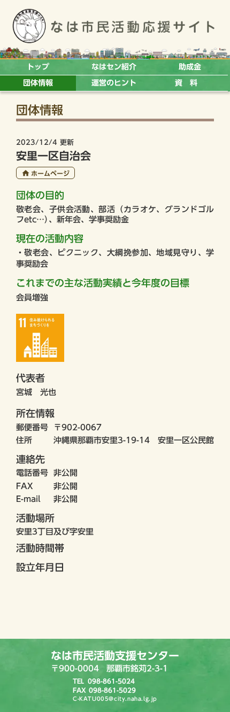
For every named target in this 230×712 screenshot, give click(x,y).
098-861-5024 (111, 681)
